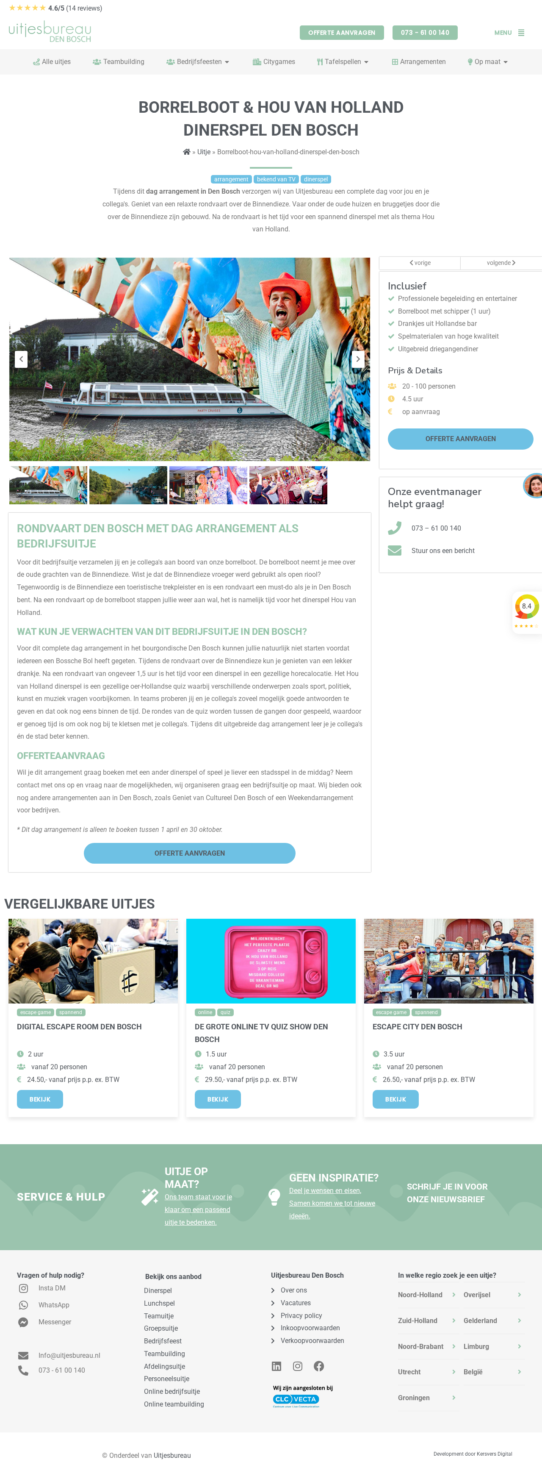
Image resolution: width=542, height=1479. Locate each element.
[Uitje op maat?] (149, 1197)
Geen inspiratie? (334, 1178)
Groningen (414, 1398)
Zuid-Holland (417, 1321)
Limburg (476, 1347)
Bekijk (40, 1099)
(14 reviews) (55, 8)
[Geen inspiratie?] (274, 1197)
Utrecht (409, 1372)
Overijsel (477, 1295)
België (473, 1372)
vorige (422, 263)
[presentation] (21, 359)
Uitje (203, 152)
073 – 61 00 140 (436, 528)
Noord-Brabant (420, 1347)
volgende (499, 263)
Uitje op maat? (186, 1177)
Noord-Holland (420, 1295)
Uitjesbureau (172, 1455)
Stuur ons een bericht (443, 551)
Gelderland (480, 1321)
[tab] (428, 1295)
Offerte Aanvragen (190, 853)
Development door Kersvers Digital (473, 1454)
